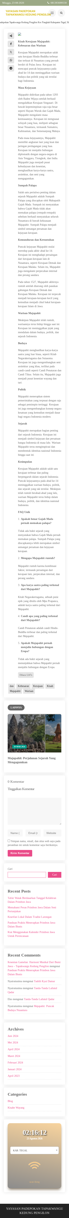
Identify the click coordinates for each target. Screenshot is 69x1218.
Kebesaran (23, 686)
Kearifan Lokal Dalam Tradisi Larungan (30, 916)
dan (12, 686)
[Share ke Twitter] (11, 52)
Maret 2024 (14, 1056)
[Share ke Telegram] (11, 68)
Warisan (29, 691)
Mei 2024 (13, 1042)
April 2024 (14, 1049)
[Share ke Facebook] (11, 44)
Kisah (50, 686)
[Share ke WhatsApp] (11, 60)
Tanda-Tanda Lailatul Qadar (39, 999)
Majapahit (15, 691)
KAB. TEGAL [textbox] (20, 1150)
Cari (10, 868)
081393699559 (59, 2)
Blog (10, 1101)
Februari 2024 (15, 1062)
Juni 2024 (13, 1036)
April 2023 (14, 1075)
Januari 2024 (14, 1069)
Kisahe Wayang (16, 1107)
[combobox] (34, 1150)
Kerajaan (38, 686)
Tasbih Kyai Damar (44, 981)
